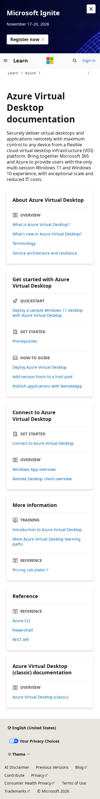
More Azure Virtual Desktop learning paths (46, 542)
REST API (20, 639)
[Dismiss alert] (91, 8)
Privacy (37, 775)
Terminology (24, 243)
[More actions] (88, 73)
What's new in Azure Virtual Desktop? (47, 234)
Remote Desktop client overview (42, 478)
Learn (13, 73)
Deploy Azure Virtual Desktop (39, 367)
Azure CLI (21, 620)
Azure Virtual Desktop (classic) (40, 697)
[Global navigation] (5, 61)
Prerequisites (24, 341)
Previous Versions (52, 767)
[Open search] (74, 61)
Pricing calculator (28, 569)
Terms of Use (74, 783)
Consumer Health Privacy (27, 783)
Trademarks (15, 791)
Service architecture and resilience (44, 253)
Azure (30, 73)
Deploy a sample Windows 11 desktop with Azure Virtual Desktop (47, 313)
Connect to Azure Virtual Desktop (43, 443)
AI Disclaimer (16, 767)
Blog (79, 767)
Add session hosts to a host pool (42, 376)
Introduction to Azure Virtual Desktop (47, 529)
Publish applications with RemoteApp (47, 386)
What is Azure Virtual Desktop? (40, 224)
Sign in (89, 60)
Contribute (14, 775)
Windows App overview (34, 469)
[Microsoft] (50, 60)
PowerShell (22, 630)
